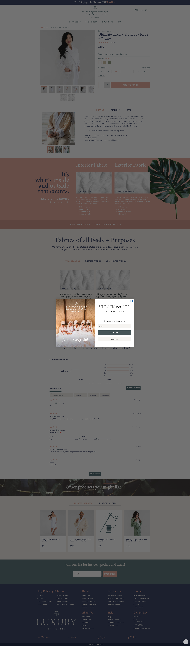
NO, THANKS (114, 339)
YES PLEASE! (114, 333)
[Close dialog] (131, 301)
